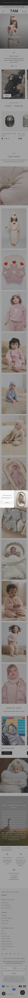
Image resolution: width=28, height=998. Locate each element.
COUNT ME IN (7, 502)
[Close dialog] (27, 491)
